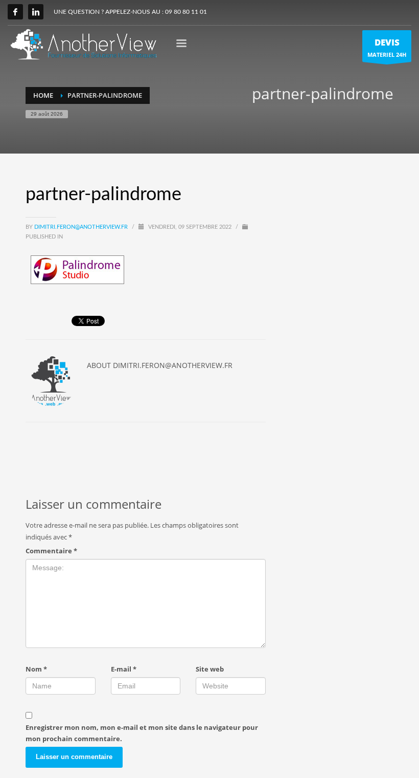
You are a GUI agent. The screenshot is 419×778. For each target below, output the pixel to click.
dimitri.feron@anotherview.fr (81, 227)
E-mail (123, 669)
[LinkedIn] (35, 11)
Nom (36, 669)
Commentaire (51, 550)
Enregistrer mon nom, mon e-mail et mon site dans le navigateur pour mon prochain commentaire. (142, 733)
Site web (210, 669)
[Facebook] (15, 11)
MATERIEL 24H (386, 47)
